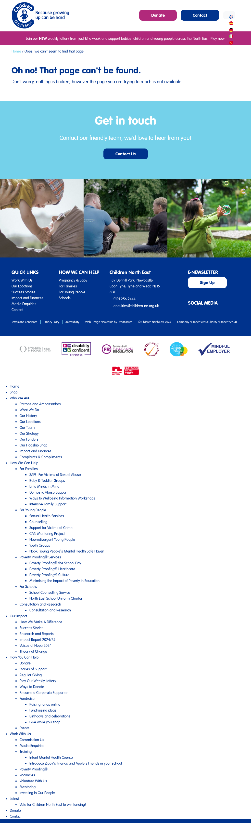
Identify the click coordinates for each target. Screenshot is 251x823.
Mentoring (28, 786)
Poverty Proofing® (34, 769)
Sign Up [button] (207, 282)
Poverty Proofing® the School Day (55, 562)
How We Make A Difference (41, 621)
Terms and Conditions (24, 322)
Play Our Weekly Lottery (38, 680)
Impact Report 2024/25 (37, 639)
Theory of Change (33, 651)
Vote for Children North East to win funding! (53, 804)
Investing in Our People (37, 792)
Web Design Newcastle (99, 322)
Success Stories (23, 291)
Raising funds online (44, 704)
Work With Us (22, 280)
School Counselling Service (49, 592)
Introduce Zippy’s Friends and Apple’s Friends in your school (75, 763)
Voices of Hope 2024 (35, 645)
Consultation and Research (40, 604)
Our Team (27, 427)
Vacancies (27, 774)
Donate (25, 663)
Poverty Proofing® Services (40, 556)
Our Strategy (29, 433)
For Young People (72, 291)
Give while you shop (44, 721)
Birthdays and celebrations (49, 716)
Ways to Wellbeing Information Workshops (62, 498)
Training (26, 751)
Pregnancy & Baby (73, 280)
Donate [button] (158, 15)
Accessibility (72, 322)
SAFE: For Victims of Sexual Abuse (55, 474)
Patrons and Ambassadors (40, 403)
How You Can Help (24, 657)
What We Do (29, 409)
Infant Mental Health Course (51, 757)
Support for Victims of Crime (51, 527)
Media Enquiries (24, 303)
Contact (17, 309)
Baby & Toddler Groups (47, 480)
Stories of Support (33, 668)
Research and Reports (37, 633)
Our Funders (29, 439)
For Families (68, 285)
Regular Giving (31, 674)
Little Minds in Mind (44, 486)
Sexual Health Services (46, 515)
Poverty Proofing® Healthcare (52, 568)
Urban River (125, 322)
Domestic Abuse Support (48, 492)
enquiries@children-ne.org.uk (136, 305)
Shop (13, 392)
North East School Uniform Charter (55, 598)
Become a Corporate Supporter (44, 692)
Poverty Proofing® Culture (49, 574)
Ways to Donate (32, 686)
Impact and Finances (27, 297)
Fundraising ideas (42, 710)
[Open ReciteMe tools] (229, 15)
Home (16, 51)
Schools (65, 297)
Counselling (38, 521)
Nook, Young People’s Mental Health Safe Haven (66, 551)
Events (24, 727)
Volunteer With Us (33, 780)
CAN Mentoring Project (47, 533)
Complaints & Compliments (41, 456)
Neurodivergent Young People (52, 539)
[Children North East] (40, 15)
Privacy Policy (51, 322)
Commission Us (32, 739)
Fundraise (27, 698)
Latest (14, 798)
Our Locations (22, 285)
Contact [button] (200, 15)
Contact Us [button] (125, 154)
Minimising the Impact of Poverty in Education (64, 580)
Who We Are (19, 397)
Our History (28, 415)
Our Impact (18, 615)
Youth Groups (39, 545)
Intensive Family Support (47, 503)
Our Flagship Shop (33, 445)
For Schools (28, 586)
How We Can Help (24, 462)
